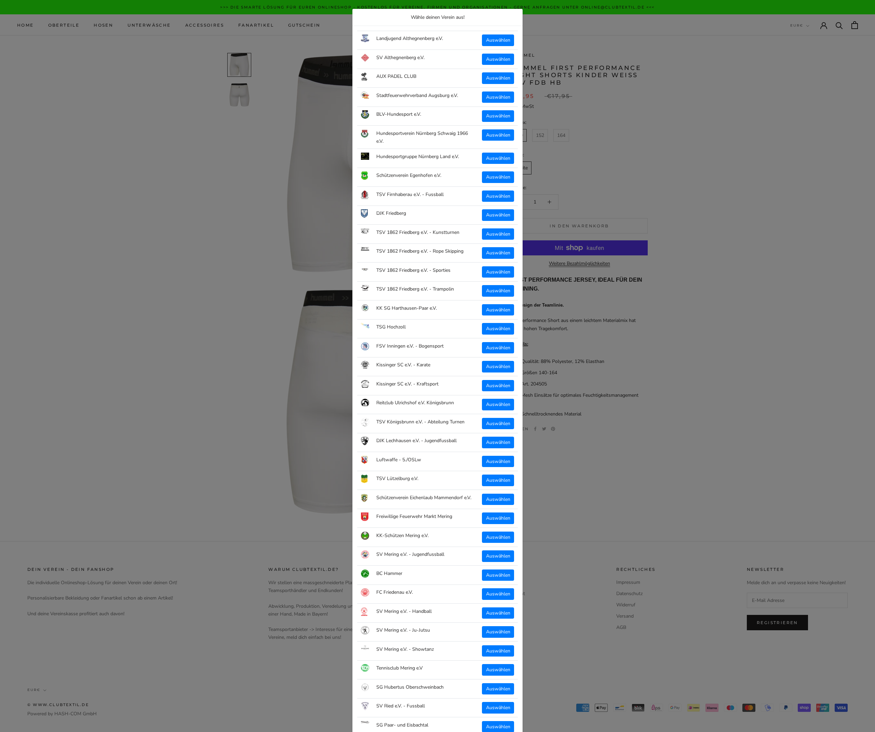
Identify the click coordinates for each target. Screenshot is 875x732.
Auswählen (498, 40)
